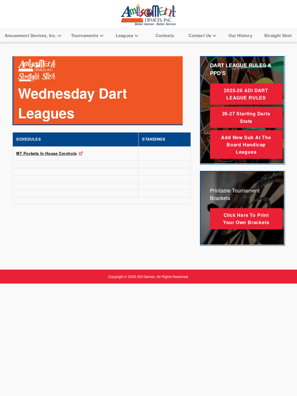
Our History (240, 35)
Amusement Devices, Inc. (31, 35)
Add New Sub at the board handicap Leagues (246, 144)
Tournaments (84, 35)
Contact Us (200, 35)
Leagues (124, 35)
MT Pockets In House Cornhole (46, 153)
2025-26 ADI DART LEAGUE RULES (246, 94)
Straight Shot (278, 35)
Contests (164, 35)
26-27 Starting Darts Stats (246, 117)
